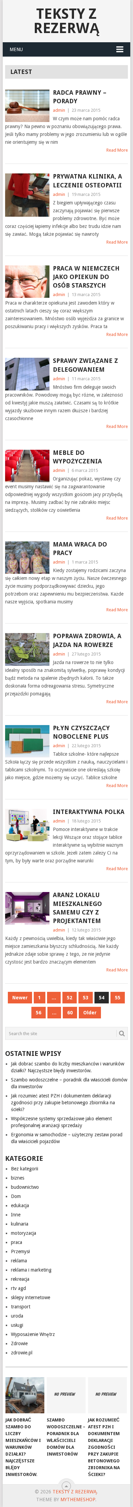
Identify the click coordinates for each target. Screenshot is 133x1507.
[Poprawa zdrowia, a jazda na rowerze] (27, 649)
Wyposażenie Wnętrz (33, 1334)
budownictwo (25, 1187)
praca (16, 1242)
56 (38, 1012)
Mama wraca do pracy (80, 548)
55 (117, 997)
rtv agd (18, 1288)
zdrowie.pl (21, 1352)
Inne (15, 1214)
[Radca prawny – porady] (27, 106)
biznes (17, 1178)
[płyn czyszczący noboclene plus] (27, 741)
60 (70, 1012)
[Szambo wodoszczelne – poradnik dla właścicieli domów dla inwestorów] (66, 1395)
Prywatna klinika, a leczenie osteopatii (87, 180)
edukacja (20, 1205)
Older (90, 1012)
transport (20, 1306)
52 (69, 997)
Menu (16, 49)
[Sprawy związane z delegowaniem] (27, 374)
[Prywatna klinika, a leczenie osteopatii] (27, 194)
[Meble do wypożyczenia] (27, 466)
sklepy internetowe (30, 1297)
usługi (17, 1325)
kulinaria (19, 1224)
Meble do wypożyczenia (77, 457)
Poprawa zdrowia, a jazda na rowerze (87, 640)
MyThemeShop (77, 1499)
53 (85, 997)
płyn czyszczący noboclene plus (81, 732)
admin (59, 110)
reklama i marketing (31, 1270)
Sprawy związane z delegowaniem (85, 365)
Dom (16, 1196)
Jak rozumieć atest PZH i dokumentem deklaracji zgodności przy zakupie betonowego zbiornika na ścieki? (63, 1102)
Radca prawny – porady (79, 97)
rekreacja (20, 1279)
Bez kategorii (24, 1168)
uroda (17, 1316)
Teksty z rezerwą (66, 20)
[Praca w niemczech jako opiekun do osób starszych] (27, 281)
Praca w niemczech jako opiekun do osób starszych (86, 277)
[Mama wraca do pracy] (27, 557)
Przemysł (20, 1251)
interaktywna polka (88, 811)
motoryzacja (23, 1233)
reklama (19, 1260)
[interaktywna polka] (27, 825)
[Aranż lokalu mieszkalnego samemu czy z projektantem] (27, 908)
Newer (20, 997)
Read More (117, 150)
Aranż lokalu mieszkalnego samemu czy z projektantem (77, 907)
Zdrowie (19, 1343)
